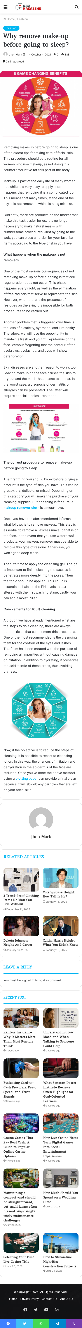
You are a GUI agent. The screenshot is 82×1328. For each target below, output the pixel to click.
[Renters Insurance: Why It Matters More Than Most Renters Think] (21, 1018)
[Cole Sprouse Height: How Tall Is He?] (61, 878)
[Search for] (76, 8)
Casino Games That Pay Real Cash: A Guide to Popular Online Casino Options (18, 1147)
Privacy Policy (29, 1298)
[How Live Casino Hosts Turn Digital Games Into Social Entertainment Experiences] (61, 1123)
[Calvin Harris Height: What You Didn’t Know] (61, 926)
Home (10, 19)
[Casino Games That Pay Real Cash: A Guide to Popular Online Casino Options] (21, 1123)
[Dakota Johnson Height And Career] (21, 926)
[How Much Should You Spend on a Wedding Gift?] (61, 1178)
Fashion (22, 19)
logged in (28, 980)
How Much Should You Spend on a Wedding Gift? (60, 1197)
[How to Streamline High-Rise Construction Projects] (61, 1243)
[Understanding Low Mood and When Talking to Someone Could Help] (61, 1018)
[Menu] (5, 8)
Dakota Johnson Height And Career (17, 942)
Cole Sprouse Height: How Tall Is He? (59, 894)
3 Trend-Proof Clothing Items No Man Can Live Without (21, 900)
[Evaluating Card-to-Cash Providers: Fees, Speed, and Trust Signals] (21, 1068)
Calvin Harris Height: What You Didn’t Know (60, 942)
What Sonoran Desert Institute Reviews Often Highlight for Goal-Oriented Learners (59, 1092)
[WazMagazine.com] (28, 6)
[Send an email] (24, 54)
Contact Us (49, 1298)
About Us (66, 1298)
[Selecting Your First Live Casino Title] (21, 1243)
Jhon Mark (15, 54)
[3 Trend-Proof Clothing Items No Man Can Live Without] (21, 880)
